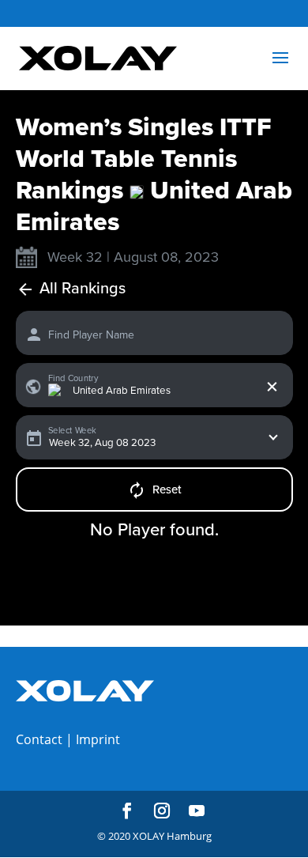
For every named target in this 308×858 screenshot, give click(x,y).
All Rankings (82, 289)
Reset (167, 489)
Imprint (98, 739)
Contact (39, 739)
